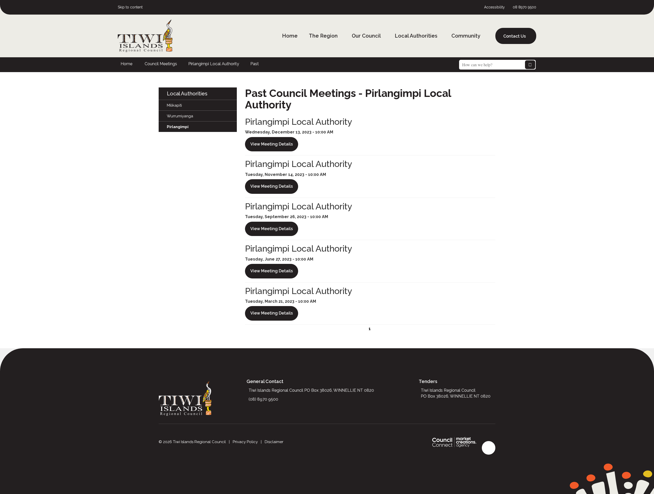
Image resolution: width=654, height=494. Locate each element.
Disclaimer (274, 442)
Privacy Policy (245, 442)
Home (290, 36)
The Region (323, 36)
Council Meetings (161, 63)
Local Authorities (416, 36)
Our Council (366, 36)
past (254, 63)
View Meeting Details (271, 144)
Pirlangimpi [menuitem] (178, 127)
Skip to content (130, 7)
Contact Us (514, 36)
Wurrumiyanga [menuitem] (180, 116)
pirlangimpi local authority (213, 63)
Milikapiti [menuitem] (174, 105)
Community (465, 36)
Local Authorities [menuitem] (187, 94)
